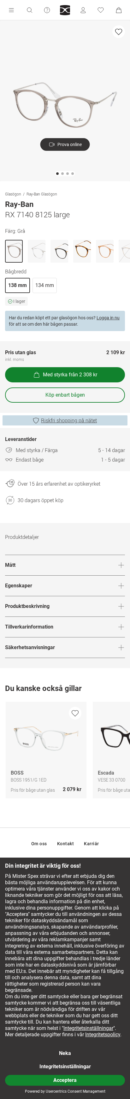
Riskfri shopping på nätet (69, 420)
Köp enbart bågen (65, 395)
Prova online (69, 144)
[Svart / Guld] (59, 251)
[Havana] (82, 251)
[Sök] (29, 10)
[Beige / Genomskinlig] (105, 251)
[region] (65, 751)
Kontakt (65, 843)
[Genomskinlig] (36, 251)
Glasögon (13, 193)
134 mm (44, 285)
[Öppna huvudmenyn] (11, 10)
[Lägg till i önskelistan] (118, 31)
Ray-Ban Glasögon (42, 193)
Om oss (39, 843)
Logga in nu (108, 317)
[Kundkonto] (83, 10)
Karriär (91, 843)
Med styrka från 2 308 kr (70, 375)
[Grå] (14, 251)
